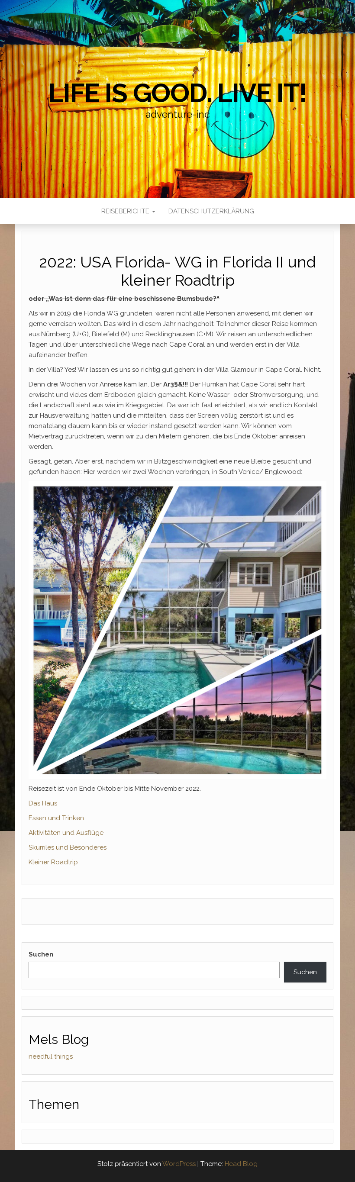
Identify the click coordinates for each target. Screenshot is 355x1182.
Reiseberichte (126, 211)
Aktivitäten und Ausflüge (66, 833)
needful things (51, 1056)
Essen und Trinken (56, 818)
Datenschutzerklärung (211, 211)
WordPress (179, 1164)
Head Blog (241, 1164)
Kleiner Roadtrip (53, 862)
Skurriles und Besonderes (67, 847)
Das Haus (43, 803)
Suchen (41, 954)
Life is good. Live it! (177, 93)
